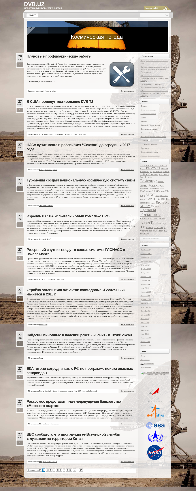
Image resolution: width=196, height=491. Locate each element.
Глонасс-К (51, 279)
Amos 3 (149, 165)
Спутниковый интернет (149, 144)
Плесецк (144, 203)
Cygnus (143, 169)
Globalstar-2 (144, 172)
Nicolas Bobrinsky (45, 391)
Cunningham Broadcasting (53, 134)
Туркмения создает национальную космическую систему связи (81, 180)
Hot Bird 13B (157, 172)
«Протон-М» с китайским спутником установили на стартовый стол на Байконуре (154, 93)
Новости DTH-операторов (150, 125)
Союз (55, 170)
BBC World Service (50, 462)
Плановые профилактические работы (59, 56)
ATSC (41, 134)
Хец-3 (49, 239)
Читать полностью (127, 134)
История (144, 106)
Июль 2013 (145, 319)
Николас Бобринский (89, 391)
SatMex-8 (154, 175)
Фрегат (143, 231)
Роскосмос (48, 170)
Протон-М (148, 210)
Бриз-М (146, 185)
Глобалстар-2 (147, 191)
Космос (143, 117)
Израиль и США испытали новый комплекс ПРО (68, 216)
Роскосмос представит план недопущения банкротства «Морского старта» (74, 403)
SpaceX (143, 177)
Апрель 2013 (145, 330)
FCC (75, 134)
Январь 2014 (145, 296)
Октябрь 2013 (146, 307)
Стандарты (145, 148)
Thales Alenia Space (46, 206)
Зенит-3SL (163, 191)
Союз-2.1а (146, 218)
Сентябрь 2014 (146, 280)
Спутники (144, 140)
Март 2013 (145, 334)
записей (145, 360)
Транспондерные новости (150, 156)
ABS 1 (142, 165)
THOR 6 (149, 177)
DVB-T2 (70, 134)
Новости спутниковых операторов (153, 137)
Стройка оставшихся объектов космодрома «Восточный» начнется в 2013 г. (76, 292)
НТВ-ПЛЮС (161, 199)
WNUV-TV (82, 134)
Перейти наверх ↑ (165, 480)
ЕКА (79, 391)
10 (74, 470)
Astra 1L (156, 165)
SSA (75, 391)
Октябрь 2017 (146, 250)
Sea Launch (164, 175)
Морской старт (44, 424)
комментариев (147, 363)
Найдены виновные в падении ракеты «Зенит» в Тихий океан (79, 335)
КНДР (142, 196)
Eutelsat (164, 169)
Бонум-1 (161, 182)
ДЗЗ (156, 191)
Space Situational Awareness (63, 391)
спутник (144, 233)
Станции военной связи (149, 152)
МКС (150, 194)
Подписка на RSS (151, 8)
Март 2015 (145, 257)
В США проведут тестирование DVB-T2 (60, 101)
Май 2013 (144, 326)
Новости (144, 121)
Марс (158, 196)
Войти (143, 356)
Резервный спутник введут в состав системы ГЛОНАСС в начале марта (76, 252)
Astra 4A (163, 165)
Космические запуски (148, 114)
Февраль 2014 (146, 292)
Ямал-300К (152, 231)
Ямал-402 (162, 230)
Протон (155, 206)
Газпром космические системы (152, 188)
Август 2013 (145, 315)
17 (81, 470)
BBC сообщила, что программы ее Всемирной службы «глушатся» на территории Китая (73, 436)
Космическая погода (148, 110)
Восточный (43, 324)
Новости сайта (50, 91)
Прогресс (151, 203)
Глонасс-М (60, 279)
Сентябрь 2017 (146, 254)
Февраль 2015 (146, 261)
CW (65, 134)
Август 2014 (145, 284)
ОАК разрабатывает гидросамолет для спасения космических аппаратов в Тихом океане (155, 69)
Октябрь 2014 (146, 277)
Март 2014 (145, 288)
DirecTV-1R (153, 168)
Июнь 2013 (145, 322)
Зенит (41, 358)
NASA (147, 174)
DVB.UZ (34, 4)
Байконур (149, 180)
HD (151, 172)
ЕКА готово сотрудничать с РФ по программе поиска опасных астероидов (80, 370)
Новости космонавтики (149, 129)
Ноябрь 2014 (145, 273)
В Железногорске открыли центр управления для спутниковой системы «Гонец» (154, 78)
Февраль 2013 (146, 338)
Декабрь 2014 (146, 269)
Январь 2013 (145, 342)
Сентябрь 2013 (146, 311)
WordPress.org (146, 367)
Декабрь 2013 (146, 300)
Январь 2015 (145, 265)
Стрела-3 (42, 239)
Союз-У (156, 219)
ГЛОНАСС (43, 279)
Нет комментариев (127, 91)
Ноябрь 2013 (145, 303)
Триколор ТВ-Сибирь (156, 227)
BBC (40, 462)
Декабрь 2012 (146, 345)
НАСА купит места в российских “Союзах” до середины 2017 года (78, 147)
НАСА (41, 170)
